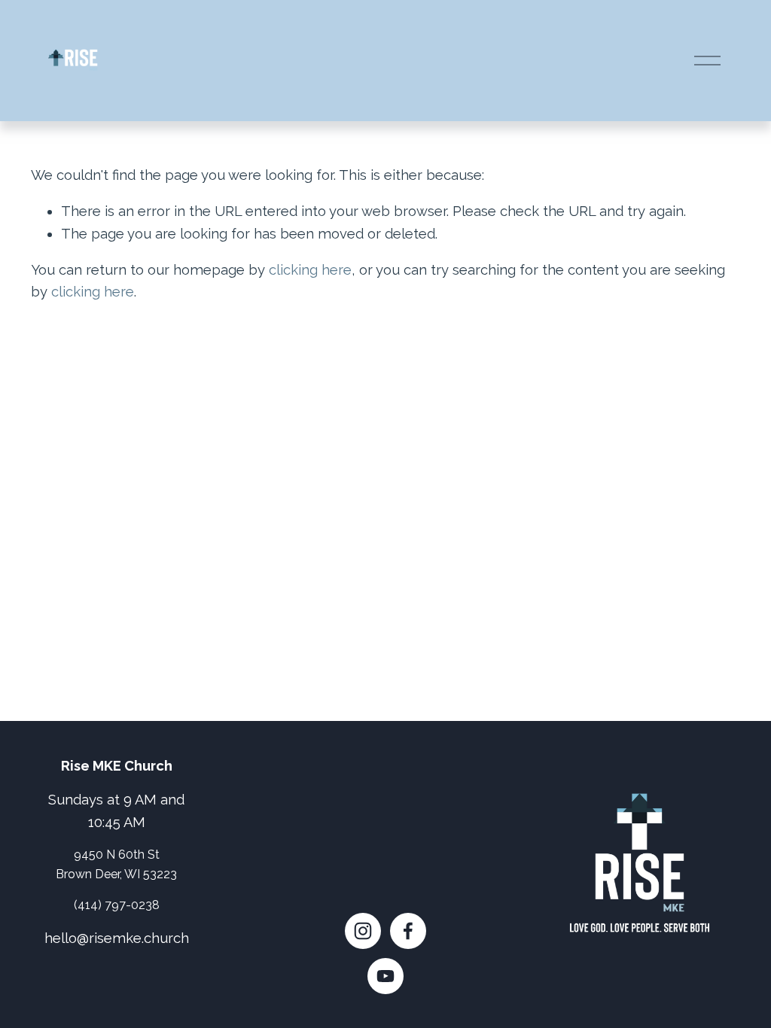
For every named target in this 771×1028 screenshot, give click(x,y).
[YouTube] (385, 976)
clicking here (310, 270)
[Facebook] (408, 931)
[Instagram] (363, 931)
